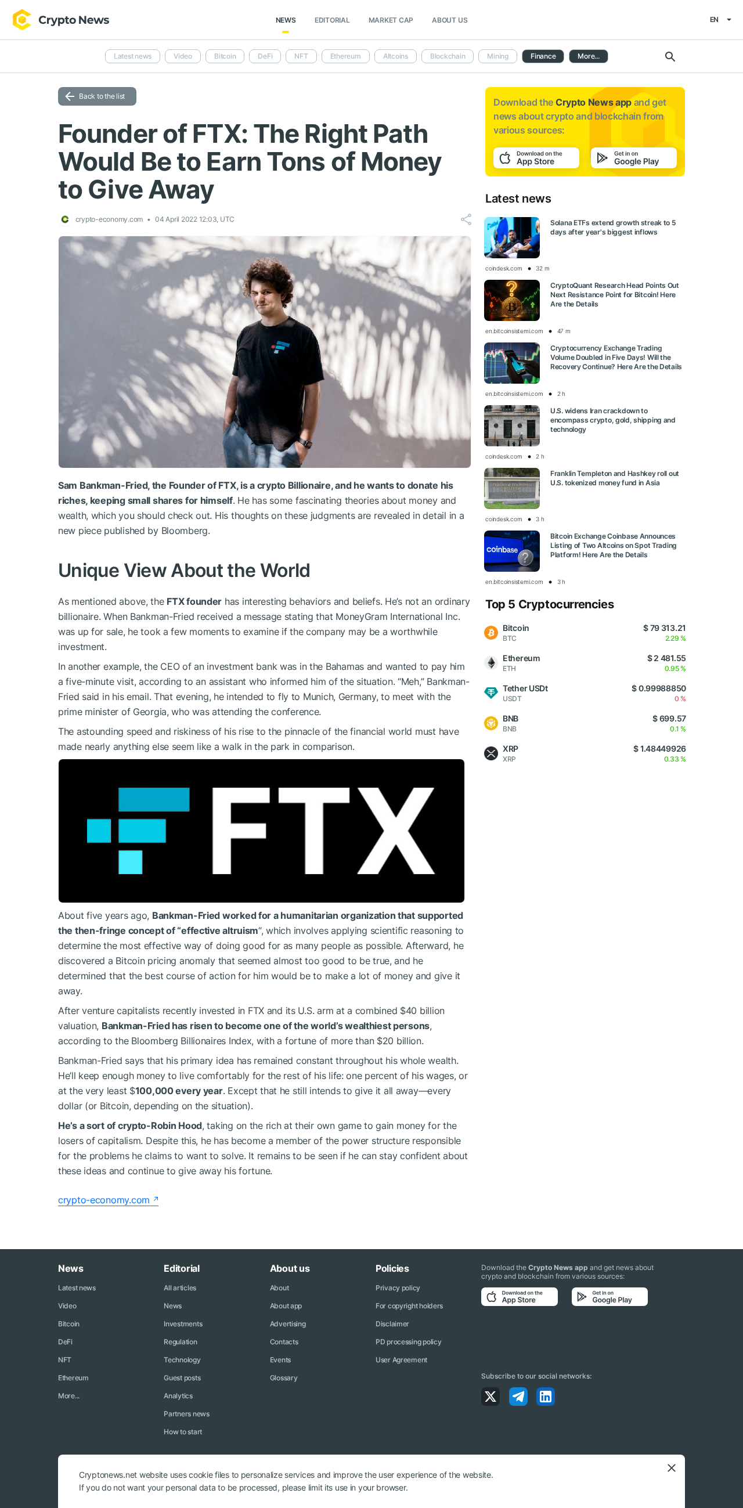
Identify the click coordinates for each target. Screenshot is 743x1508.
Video (183, 56)
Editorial (332, 20)
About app (286, 1305)
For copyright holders (409, 1305)
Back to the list (102, 96)
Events (280, 1359)
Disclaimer (392, 1323)
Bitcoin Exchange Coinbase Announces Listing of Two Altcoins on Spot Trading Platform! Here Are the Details (613, 545)
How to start (183, 1431)
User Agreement (401, 1359)
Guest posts (182, 1377)
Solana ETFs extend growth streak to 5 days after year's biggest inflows (613, 227)
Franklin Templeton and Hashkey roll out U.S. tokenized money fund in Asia (614, 478)
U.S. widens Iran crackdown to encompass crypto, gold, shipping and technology (613, 420)
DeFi (265, 56)
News (286, 20)
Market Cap (391, 20)
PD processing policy (408, 1341)
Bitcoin (225, 56)
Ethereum (345, 56)
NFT (301, 56)
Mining (497, 56)
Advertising (288, 1323)
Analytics (178, 1395)
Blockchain (448, 56)
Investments (183, 1323)
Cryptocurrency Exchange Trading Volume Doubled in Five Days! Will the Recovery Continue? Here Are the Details (616, 357)
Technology (182, 1359)
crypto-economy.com (104, 1200)
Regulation (180, 1341)
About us (449, 20)
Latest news (133, 56)
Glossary (284, 1377)
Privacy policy (398, 1287)
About (279, 1287)
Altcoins (395, 56)
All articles (180, 1287)
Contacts (284, 1341)
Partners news (186, 1413)
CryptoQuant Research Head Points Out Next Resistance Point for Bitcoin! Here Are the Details (614, 294)
